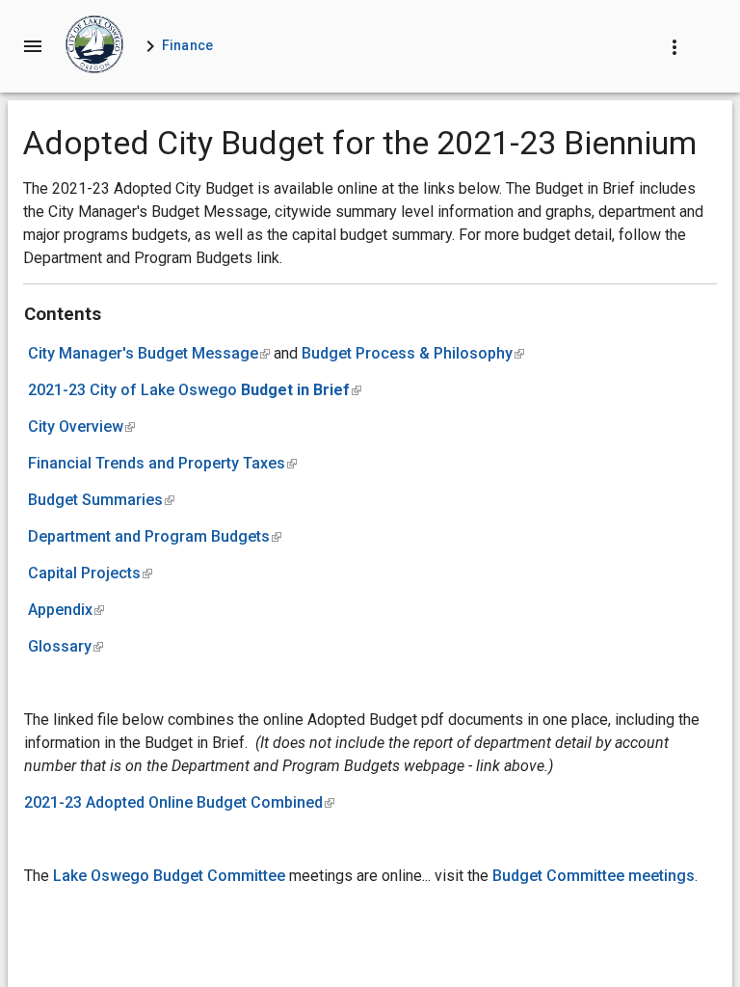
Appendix (66, 609)
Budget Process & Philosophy (413, 353)
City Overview (81, 426)
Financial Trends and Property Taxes (162, 463)
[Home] (94, 46)
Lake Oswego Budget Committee (169, 876)
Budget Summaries (101, 500)
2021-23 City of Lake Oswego (194, 390)
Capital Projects (90, 573)
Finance (187, 45)
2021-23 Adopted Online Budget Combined (179, 802)
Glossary (65, 646)
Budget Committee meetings (593, 876)
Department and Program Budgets (154, 536)
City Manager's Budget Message (149, 353)
